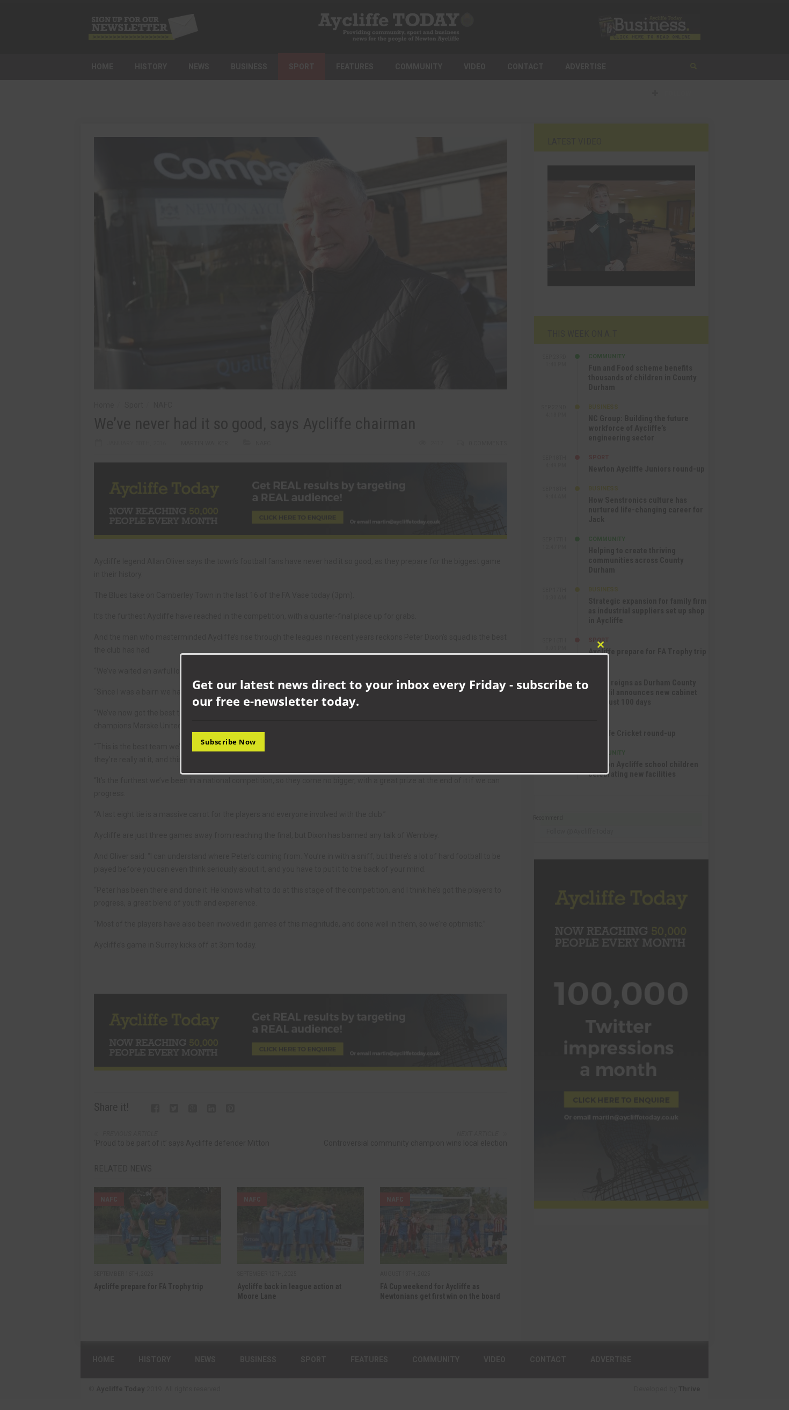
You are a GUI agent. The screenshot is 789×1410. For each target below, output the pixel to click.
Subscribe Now (228, 741)
